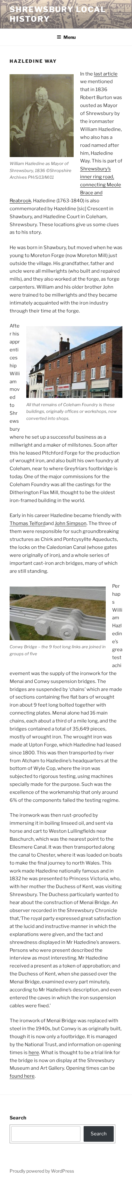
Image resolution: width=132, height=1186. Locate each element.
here (34, 1052)
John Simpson (71, 523)
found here (22, 1076)
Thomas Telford (27, 523)
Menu (69, 37)
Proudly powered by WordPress (42, 1171)
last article (106, 74)
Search (18, 1118)
